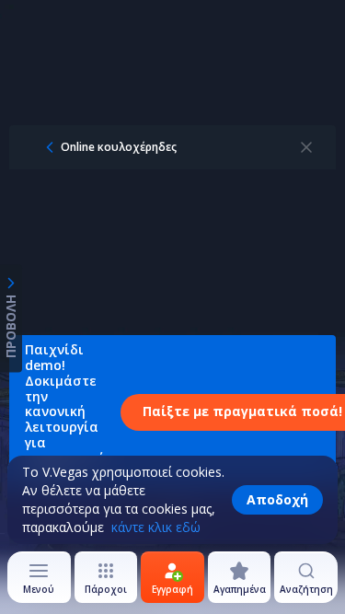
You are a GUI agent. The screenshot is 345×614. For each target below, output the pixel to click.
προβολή (10, 325)
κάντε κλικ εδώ (156, 527)
